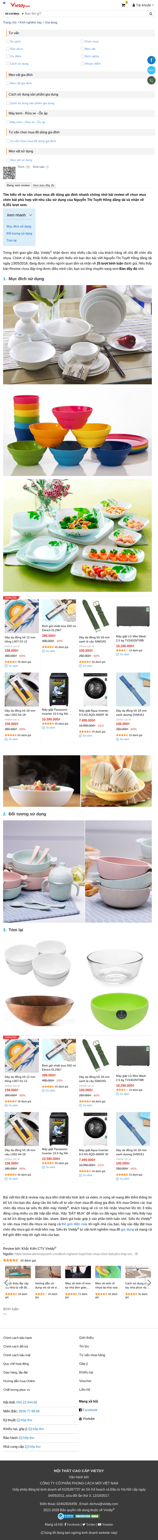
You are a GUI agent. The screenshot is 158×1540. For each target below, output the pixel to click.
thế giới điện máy (74, 1224)
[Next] (149, 1282)
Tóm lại (11, 240)
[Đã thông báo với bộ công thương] (66, 1516)
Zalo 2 (151, 70)
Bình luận (38, 166)
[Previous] (6, 1282)
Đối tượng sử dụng (19, 233)
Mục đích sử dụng (19, 226)
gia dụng (127, 1229)
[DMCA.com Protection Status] (87, 1516)
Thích (20, 166)
